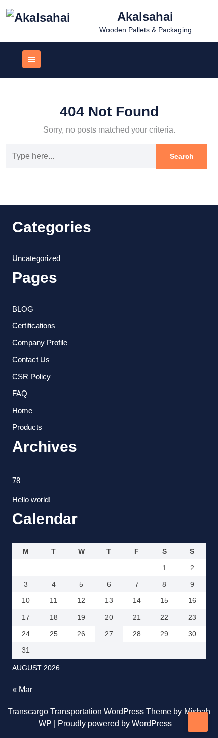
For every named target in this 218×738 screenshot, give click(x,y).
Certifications (33, 325)
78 (16, 480)
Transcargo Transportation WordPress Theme (90, 711)
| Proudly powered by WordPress (113, 723)
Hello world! (31, 499)
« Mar (22, 689)
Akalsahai (145, 16)
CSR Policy (31, 376)
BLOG (22, 309)
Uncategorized (36, 258)
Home (22, 410)
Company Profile (39, 342)
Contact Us (31, 359)
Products (27, 427)
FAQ (19, 393)
